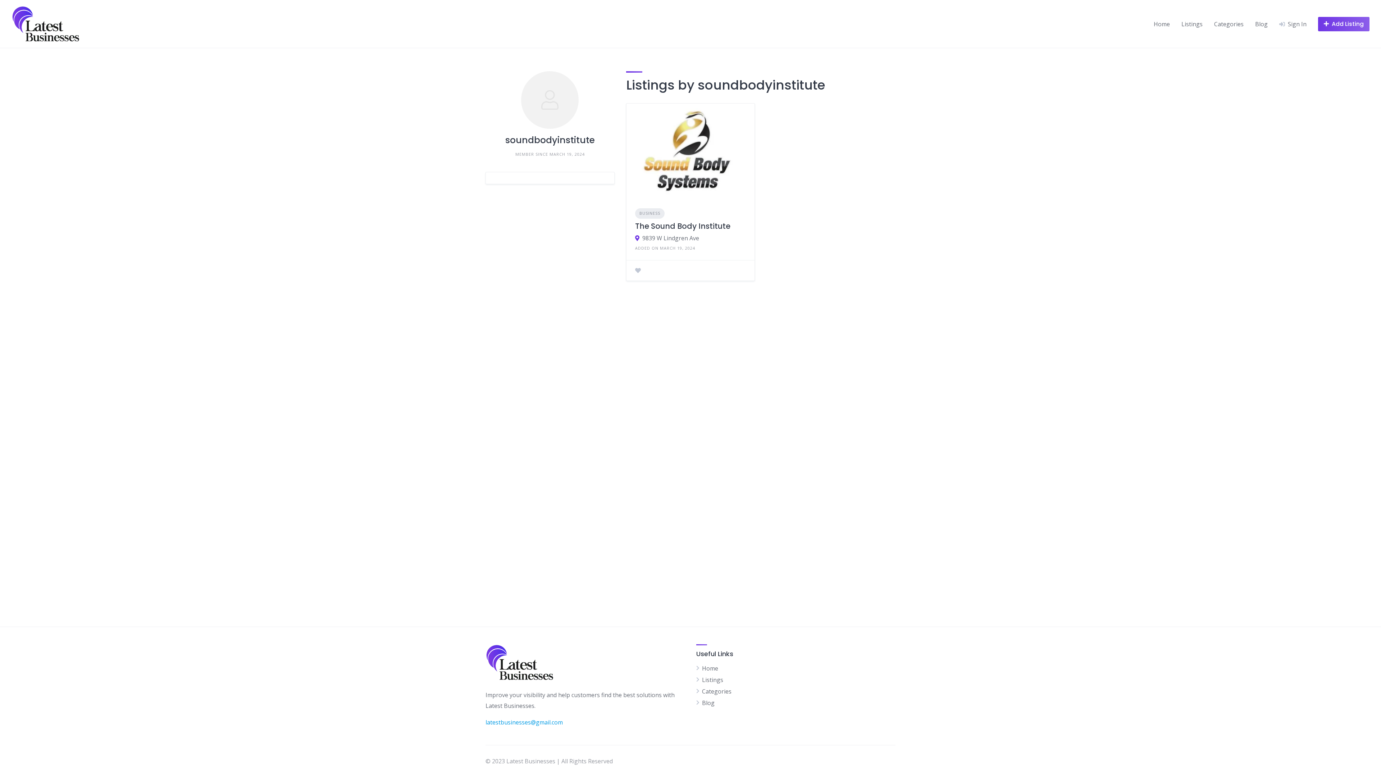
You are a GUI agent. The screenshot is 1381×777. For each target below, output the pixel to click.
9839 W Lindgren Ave (670, 238)
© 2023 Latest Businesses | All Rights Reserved (549, 761)
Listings (1192, 24)
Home (1162, 24)
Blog (1261, 24)
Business (649, 213)
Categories (1229, 24)
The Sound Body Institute (682, 226)
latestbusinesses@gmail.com (524, 722)
